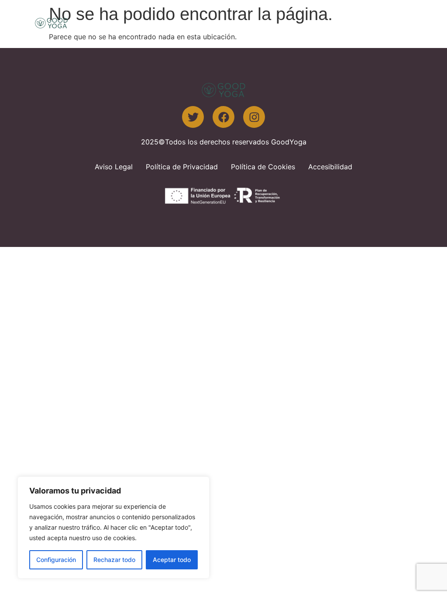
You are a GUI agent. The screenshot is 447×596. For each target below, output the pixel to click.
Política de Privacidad (182, 166)
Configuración (56, 559)
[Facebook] (223, 117)
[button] (401, 22)
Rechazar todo (114, 559)
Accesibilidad (330, 166)
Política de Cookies (263, 166)
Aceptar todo (172, 559)
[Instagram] (254, 117)
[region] (113, 527)
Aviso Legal (114, 166)
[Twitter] (193, 117)
